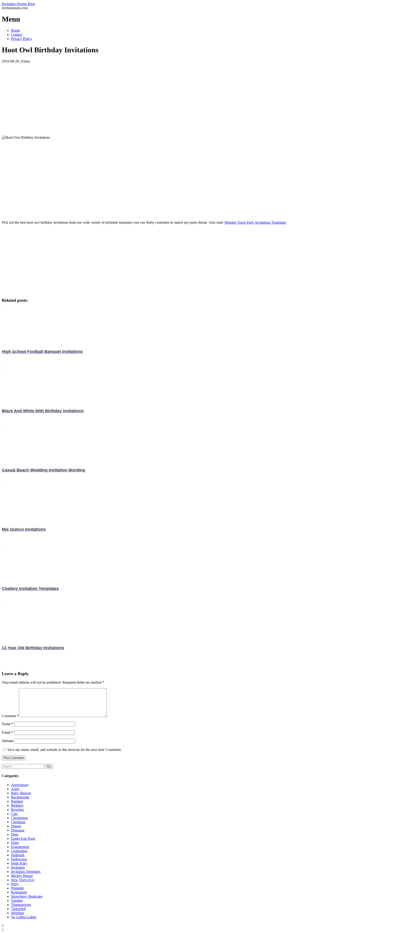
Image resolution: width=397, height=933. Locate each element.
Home (15, 30)
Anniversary (20, 785)
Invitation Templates (25, 872)
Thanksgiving (21, 905)
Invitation (18, 867)
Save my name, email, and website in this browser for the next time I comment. (64, 750)
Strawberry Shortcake (27, 896)
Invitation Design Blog (18, 4)
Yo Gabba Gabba (23, 917)
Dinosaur (17, 830)
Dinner (16, 826)
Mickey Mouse (22, 876)
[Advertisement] (140, 95)
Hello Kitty (19, 863)
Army (15, 789)
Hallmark (18, 855)
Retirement (19, 892)
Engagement (20, 847)
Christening (19, 818)
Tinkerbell (18, 909)
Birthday (17, 805)
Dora (14, 834)
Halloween (19, 859)
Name (7, 724)
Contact (16, 35)
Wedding (17, 913)
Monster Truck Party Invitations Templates (255, 222)
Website (7, 741)
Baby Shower (21, 793)
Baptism (17, 801)
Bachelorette (20, 797)
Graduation (19, 851)
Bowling (17, 810)
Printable (17, 888)
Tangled (17, 900)
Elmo (15, 843)
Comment (10, 716)
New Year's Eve (22, 880)
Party (15, 884)
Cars (14, 814)
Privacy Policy (21, 39)
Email (7, 732)
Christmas (18, 822)
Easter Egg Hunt (23, 838)
